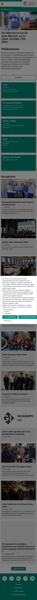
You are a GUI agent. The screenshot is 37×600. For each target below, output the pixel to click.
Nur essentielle (8, 309)
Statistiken (7, 313)
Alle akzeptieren (10, 317)
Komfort (6, 311)
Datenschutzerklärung (25, 307)
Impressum (7, 320)
